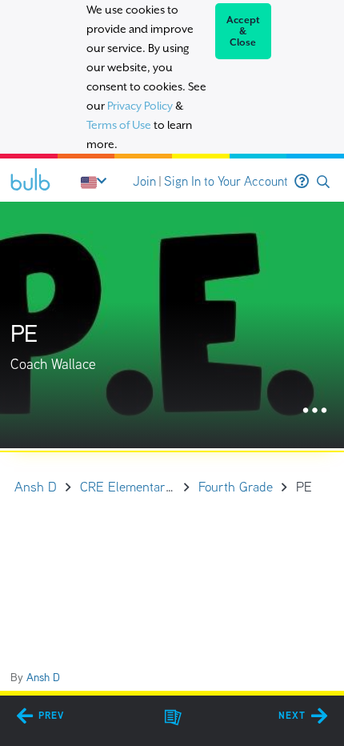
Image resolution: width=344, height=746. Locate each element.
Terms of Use (118, 124)
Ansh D (43, 677)
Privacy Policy (140, 105)
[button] (323, 182)
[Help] (301, 181)
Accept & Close (243, 31)
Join (144, 181)
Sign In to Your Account (226, 181)
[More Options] (315, 411)
